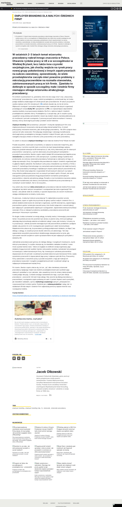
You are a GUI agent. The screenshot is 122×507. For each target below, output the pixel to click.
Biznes (30, 3)
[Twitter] (18, 358)
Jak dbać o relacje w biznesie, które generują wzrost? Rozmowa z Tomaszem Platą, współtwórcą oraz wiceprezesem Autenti (49, 8)
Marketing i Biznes (16, 12)
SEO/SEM (60, 3)
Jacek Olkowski (27, 23)
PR (23, 12)
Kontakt (53, 503)
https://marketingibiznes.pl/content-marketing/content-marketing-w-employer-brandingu (44, 296)
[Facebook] (14, 358)
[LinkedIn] (49, 395)
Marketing (20, 3)
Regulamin (76, 503)
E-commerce (40, 3)
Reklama (45, 503)
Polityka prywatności (64, 503)
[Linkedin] (23, 358)
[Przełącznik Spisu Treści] (73, 33)
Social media (71, 3)
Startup (51, 3)
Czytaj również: (24, 49)
